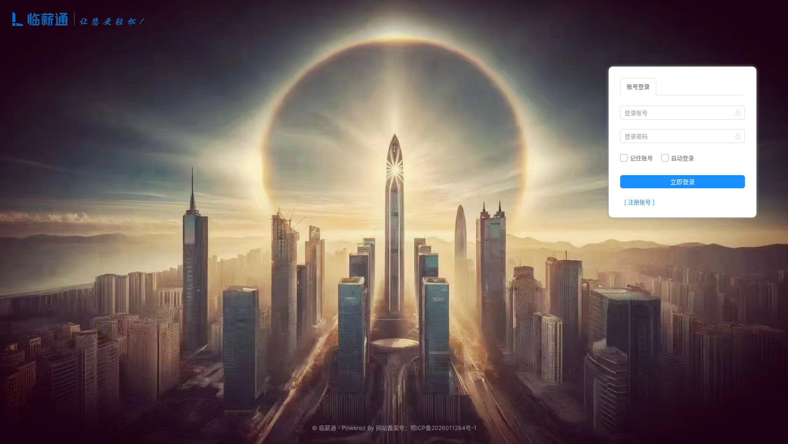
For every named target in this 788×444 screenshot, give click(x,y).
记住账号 (640, 158)
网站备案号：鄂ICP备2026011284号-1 (426, 427)
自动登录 (681, 158)
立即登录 (682, 182)
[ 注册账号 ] (639, 202)
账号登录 (638, 86)
